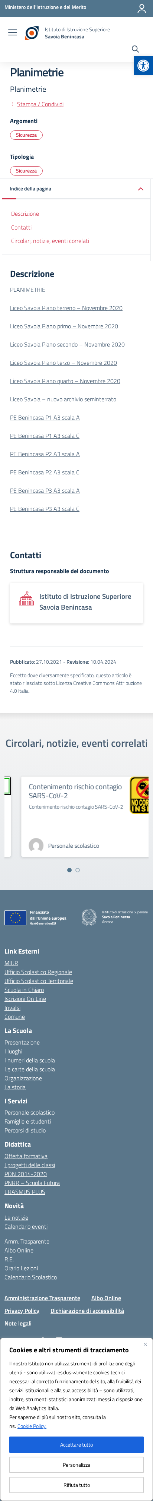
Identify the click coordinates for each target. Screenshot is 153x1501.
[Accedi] (142, 8)
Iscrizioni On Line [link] (25, 998)
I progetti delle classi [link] (29, 1164)
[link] (143, 65)
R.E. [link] (9, 1259)
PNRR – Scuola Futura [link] (32, 1182)
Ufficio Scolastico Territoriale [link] (38, 980)
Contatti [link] (21, 227)
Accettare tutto (76, 1444)
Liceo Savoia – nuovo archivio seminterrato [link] (63, 399)
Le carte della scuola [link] (29, 1069)
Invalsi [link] (12, 1007)
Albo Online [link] (18, 1250)
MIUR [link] (11, 962)
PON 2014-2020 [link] (25, 1173)
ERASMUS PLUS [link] (24, 1191)
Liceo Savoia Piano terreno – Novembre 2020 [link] (66, 307)
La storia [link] (15, 1087)
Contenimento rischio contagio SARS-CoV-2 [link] (64, 791)
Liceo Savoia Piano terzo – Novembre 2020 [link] (63, 362)
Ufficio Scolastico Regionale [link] (38, 971)
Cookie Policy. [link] (31, 1426)
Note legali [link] (18, 1323)
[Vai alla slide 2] (77, 870)
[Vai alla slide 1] (69, 870)
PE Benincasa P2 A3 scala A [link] (45, 453)
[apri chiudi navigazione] (12, 33)
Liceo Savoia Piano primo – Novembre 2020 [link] (64, 326)
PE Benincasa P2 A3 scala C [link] (44, 472)
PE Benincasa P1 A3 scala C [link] (44, 435)
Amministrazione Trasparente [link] (42, 1297)
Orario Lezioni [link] (21, 1268)
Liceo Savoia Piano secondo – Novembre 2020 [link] (67, 344)
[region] (76, 1419)
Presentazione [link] (22, 1042)
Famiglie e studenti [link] (27, 1121)
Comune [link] (14, 1016)
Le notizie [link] (16, 1217)
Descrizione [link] (25, 213)
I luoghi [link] (13, 1051)
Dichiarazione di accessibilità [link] (87, 1310)
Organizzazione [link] (23, 1078)
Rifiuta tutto (77, 1485)
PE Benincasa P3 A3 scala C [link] (44, 508)
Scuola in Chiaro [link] (24, 989)
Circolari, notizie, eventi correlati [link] (50, 240)
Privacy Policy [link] (21, 1310)
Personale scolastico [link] (29, 1112)
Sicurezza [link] (26, 135)
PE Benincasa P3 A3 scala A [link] (45, 490)
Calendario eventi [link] (26, 1226)
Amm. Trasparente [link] (26, 1241)
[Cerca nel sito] (135, 50)
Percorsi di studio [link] (25, 1130)
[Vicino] (145, 1344)
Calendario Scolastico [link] (30, 1277)
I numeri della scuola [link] (29, 1060)
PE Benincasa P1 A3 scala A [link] (45, 417)
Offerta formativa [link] (26, 1155)
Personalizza (76, 1465)
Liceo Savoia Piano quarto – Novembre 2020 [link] (65, 380)
